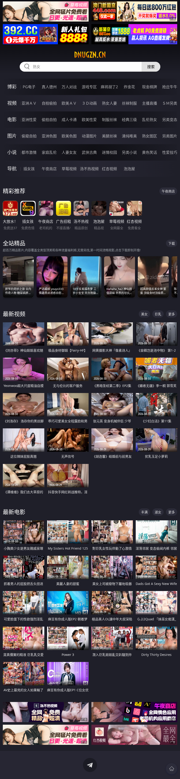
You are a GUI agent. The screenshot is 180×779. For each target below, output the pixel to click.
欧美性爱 (89, 119)
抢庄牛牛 (169, 86)
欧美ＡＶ (69, 103)
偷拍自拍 (49, 119)
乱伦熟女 (149, 119)
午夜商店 (49, 168)
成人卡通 (69, 119)
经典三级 (129, 119)
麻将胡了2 (109, 86)
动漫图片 (89, 136)
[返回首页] (171, 768)
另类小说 (129, 152)
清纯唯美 (129, 136)
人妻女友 (69, 152)
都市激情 (29, 152)
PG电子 (29, 86)
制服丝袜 (109, 119)
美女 (144, 314)
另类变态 (169, 119)
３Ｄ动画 (89, 103)
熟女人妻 (109, 103)
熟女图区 (149, 136)
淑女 (158, 512)
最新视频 (14, 314)
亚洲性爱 (29, 119)
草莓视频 (69, 168)
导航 (12, 168)
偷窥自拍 (29, 136)
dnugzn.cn (90, 54)
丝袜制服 (129, 103)
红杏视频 (109, 168)
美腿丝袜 (109, 136)
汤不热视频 (89, 168)
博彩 (12, 87)
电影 (12, 119)
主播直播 (149, 103)
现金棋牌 (149, 86)
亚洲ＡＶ (29, 103)
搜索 (151, 66)
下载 (171, 243)
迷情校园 (109, 152)
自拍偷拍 (49, 103)
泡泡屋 (129, 168)
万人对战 (69, 86)
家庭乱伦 (49, 152)
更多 (171, 314)
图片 (12, 136)
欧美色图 (69, 136)
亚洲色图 (49, 136)
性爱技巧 (169, 152)
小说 (12, 152)
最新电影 (14, 512)
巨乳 (158, 314)
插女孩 (29, 168)
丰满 (144, 512)
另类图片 (169, 136)
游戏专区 (89, 86)
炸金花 (129, 86)
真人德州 (49, 86)
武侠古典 (89, 152)
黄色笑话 (149, 152)
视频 (12, 103)
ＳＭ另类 (169, 103)
